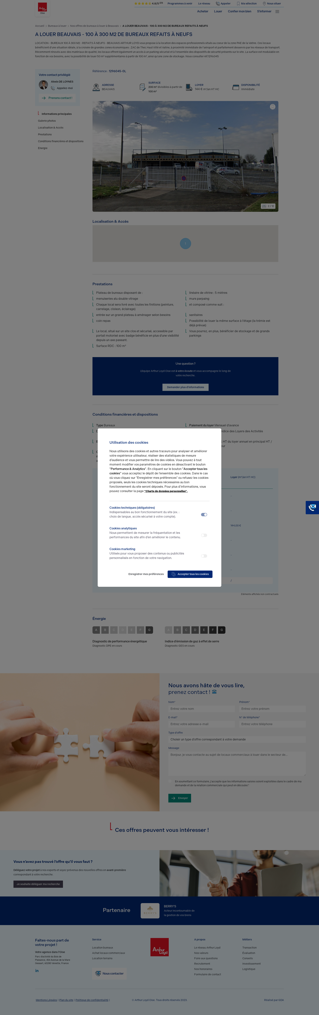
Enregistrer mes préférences (146, 574)
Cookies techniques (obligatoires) (144, 512)
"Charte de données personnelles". (166, 491)
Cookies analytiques (145, 533)
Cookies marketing (146, 553)
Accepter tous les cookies (193, 574)
